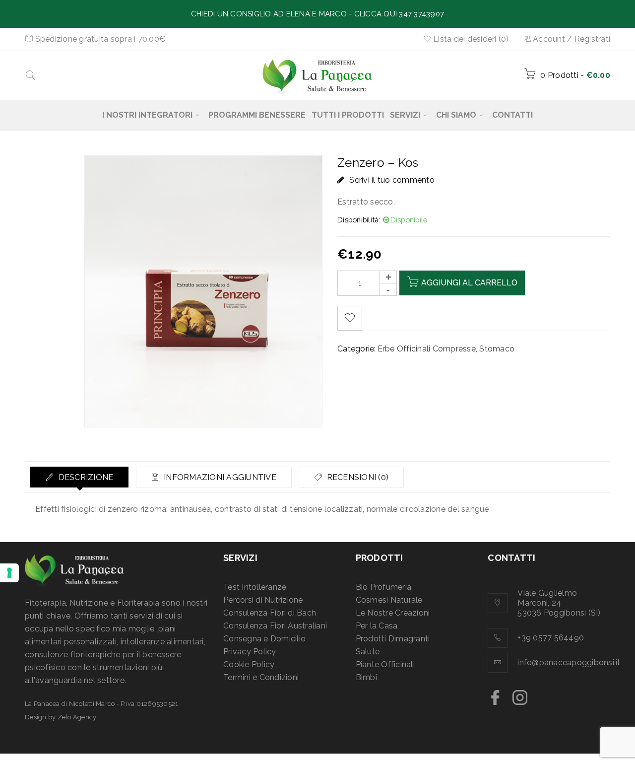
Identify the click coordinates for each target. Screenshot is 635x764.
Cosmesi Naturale (389, 600)
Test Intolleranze (254, 587)
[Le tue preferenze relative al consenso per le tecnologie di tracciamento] (9, 572)
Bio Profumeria (384, 587)
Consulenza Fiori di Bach (269, 613)
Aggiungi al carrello (469, 282)
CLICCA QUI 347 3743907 (399, 13)
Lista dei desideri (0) (470, 39)
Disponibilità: (359, 219)
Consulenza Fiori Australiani (275, 625)
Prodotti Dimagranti (393, 638)
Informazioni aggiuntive (219, 477)
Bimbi (366, 677)
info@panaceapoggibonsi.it (568, 662)
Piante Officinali (385, 664)
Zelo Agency (77, 717)
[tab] (79, 477)
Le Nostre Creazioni (393, 613)
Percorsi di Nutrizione (263, 600)
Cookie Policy (248, 664)
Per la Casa (377, 625)
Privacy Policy (249, 651)
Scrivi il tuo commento (392, 180)
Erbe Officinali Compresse (427, 348)
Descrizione (84, 477)
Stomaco (496, 348)
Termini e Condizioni (261, 677)
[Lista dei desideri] (349, 318)
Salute (368, 651)
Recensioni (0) (356, 477)
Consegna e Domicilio (264, 638)
